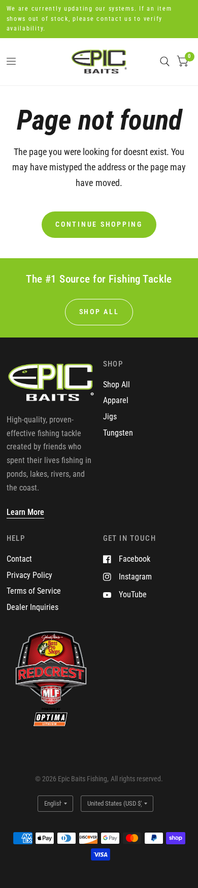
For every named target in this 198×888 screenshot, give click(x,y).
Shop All (116, 384)
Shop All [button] (99, 312)
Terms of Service (34, 591)
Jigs (110, 416)
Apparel (115, 400)
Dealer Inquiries (32, 607)
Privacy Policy (29, 575)
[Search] (164, 61)
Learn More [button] (25, 512)
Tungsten (118, 433)
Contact (19, 559)
